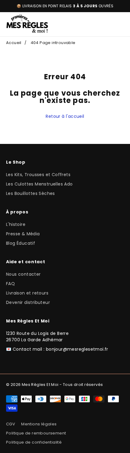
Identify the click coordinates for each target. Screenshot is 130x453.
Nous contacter (23, 274)
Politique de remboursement (36, 433)
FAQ (10, 284)
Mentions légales (39, 424)
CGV (10, 424)
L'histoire (15, 224)
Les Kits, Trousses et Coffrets (38, 175)
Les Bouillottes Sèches (30, 193)
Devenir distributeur (28, 302)
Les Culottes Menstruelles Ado (39, 184)
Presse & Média (23, 234)
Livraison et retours (27, 293)
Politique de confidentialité (34, 442)
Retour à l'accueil (65, 116)
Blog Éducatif (20, 243)
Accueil (13, 43)
